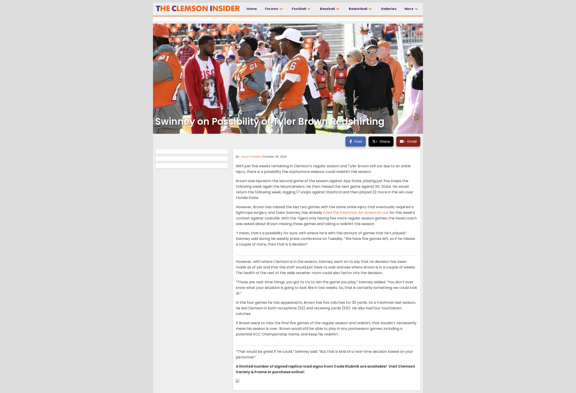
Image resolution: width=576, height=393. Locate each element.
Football (299, 9)
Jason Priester (251, 157)
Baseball (327, 9)
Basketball (358, 9)
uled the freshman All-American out (357, 212)
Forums (272, 9)
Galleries (388, 9)
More (409, 9)
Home (252, 9)
